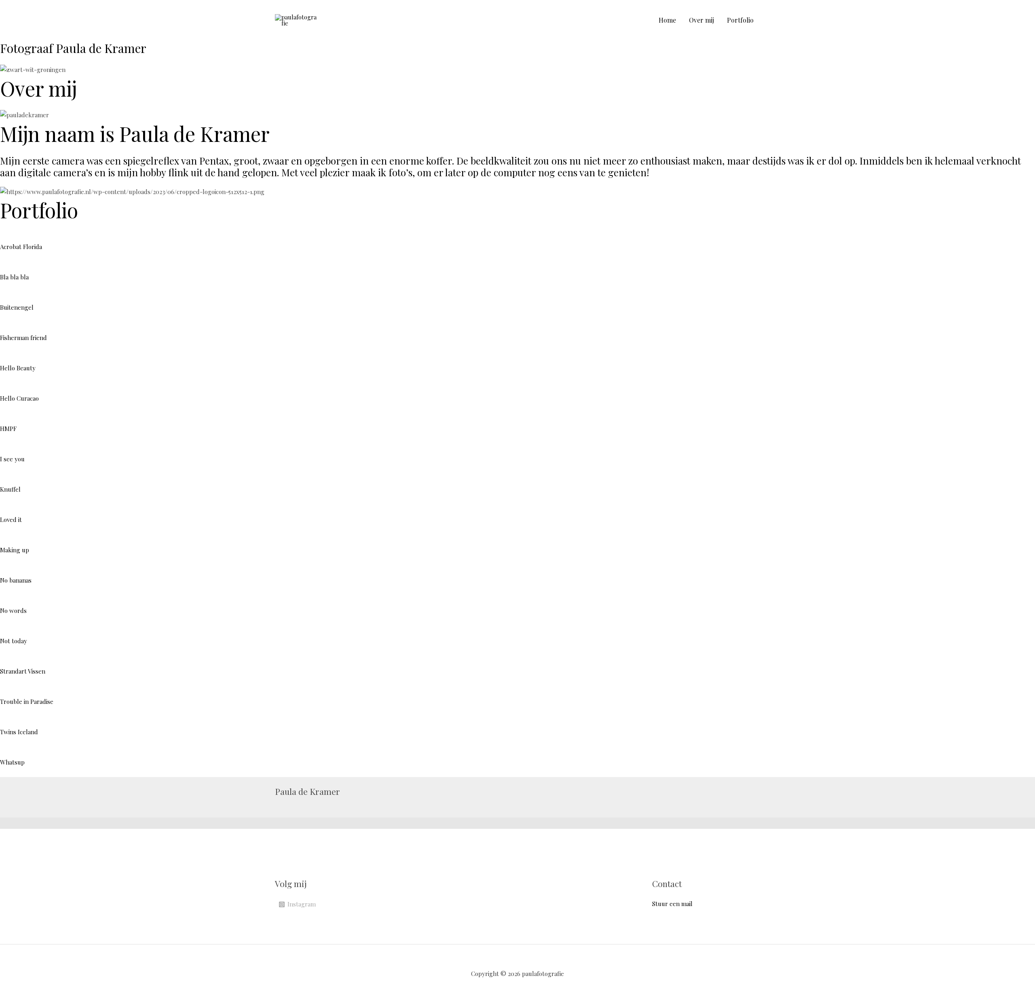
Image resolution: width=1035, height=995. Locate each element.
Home (667, 20)
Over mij (701, 20)
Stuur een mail (672, 904)
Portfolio (740, 20)
